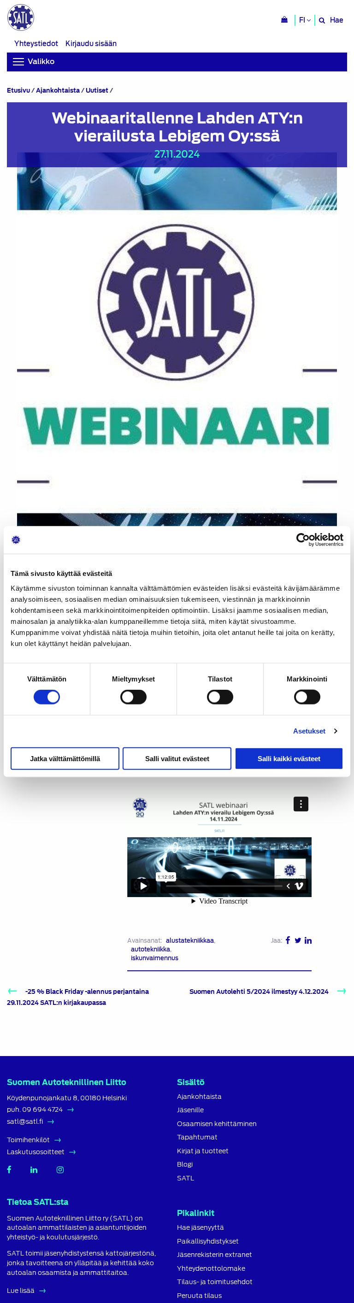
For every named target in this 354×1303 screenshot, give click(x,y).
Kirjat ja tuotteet (203, 1151)
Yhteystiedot (36, 43)
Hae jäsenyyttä (200, 1227)
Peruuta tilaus (199, 1295)
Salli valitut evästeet (177, 758)
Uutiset (97, 90)
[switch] (133, 697)
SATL (185, 1178)
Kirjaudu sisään (91, 43)
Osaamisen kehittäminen (217, 1124)
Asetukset (309, 731)
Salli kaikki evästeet (289, 758)
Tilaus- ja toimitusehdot (215, 1282)
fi (303, 20)
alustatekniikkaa (190, 940)
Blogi (185, 1164)
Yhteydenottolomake (211, 1268)
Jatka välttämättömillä (65, 758)
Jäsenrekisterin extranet (214, 1254)
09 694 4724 (42, 1109)
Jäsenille (190, 1110)
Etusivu (18, 90)
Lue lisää (21, 1290)
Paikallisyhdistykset (208, 1241)
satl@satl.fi (25, 1121)
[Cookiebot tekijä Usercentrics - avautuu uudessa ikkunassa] (303, 540)
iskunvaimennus (154, 958)
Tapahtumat (197, 1137)
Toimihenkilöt (28, 1140)
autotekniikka (150, 949)
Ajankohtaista (58, 90)
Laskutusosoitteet (36, 1151)
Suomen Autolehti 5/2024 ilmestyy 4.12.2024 (259, 991)
